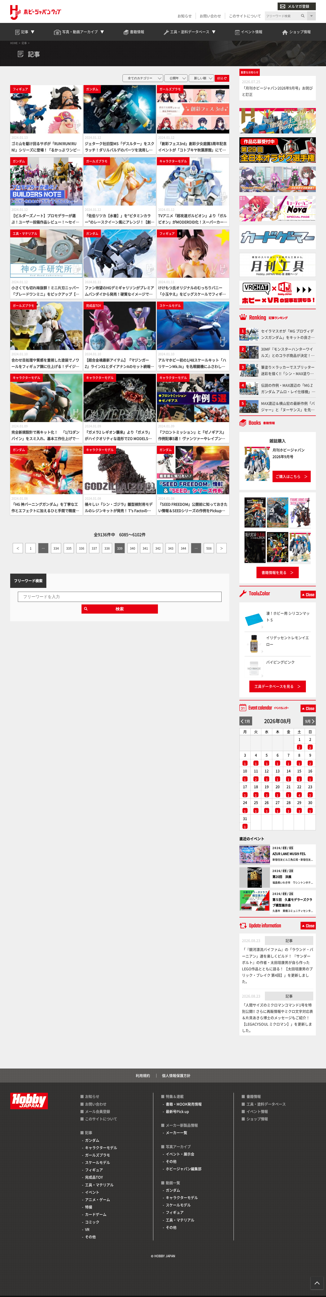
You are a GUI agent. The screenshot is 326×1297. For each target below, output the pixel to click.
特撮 (88, 1206)
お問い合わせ (210, 15)
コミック (92, 1221)
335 (69, 548)
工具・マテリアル (99, 1184)
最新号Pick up (177, 1111)
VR (87, 1229)
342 (158, 548)
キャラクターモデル (101, 1147)
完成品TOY (94, 1177)
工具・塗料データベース (266, 1103)
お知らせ (185, 15)
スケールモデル (97, 1162)
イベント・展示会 (180, 1153)
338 (107, 548)
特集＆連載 (175, 1096)
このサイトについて (245, 15)
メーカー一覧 (176, 1132)
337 (94, 548)
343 (170, 548)
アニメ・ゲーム (97, 1199)
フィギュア (94, 1169)
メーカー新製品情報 (182, 1125)
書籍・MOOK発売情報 (184, 1103)
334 (56, 548)
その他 (90, 1236)
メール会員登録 (97, 1111)
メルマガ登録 (298, 6)
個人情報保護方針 (176, 1075)
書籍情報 (254, 1096)
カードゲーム (95, 1214)
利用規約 (143, 1075)
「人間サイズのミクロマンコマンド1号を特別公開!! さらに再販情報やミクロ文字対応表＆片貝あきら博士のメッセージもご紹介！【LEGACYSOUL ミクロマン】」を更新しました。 (277, 1017)
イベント (92, 1192)
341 (145, 548)
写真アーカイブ (178, 1146)
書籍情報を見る (274, 572)
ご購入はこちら (288, 476)
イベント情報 (257, 1111)
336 (81, 548)
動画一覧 (173, 1182)
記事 (289, 940)
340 (132, 548)
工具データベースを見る (274, 686)
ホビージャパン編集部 (183, 1168)
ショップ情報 (257, 1118)
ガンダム (92, 1140)
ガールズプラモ (97, 1154)
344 (183, 548)
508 (209, 548)
